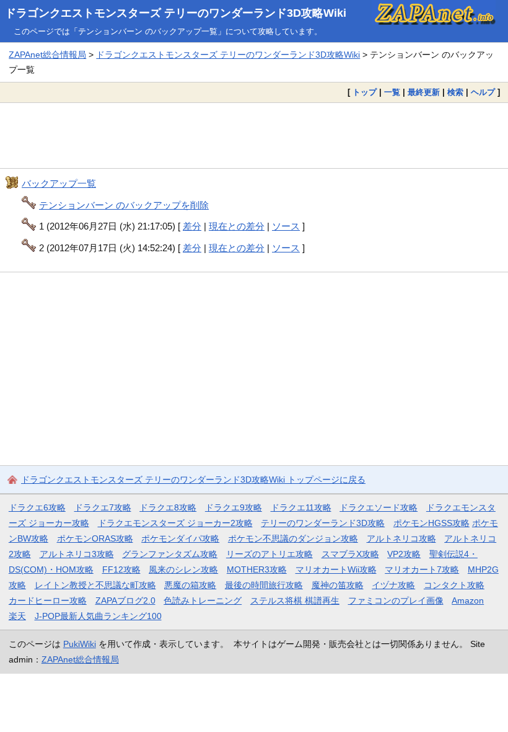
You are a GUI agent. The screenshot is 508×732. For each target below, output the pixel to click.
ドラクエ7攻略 (102, 507)
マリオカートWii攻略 (336, 569)
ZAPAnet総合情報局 (47, 55)
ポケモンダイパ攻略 (180, 538)
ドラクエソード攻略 (378, 507)
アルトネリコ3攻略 (77, 554)
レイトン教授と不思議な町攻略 (95, 585)
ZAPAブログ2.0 (125, 600)
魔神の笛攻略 (338, 585)
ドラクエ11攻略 (301, 507)
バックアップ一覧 (59, 183)
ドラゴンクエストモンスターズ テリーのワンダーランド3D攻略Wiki (175, 13)
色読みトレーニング (203, 600)
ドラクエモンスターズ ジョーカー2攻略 (175, 523)
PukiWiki (79, 644)
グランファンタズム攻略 (169, 554)
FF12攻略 (121, 569)
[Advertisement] (254, 136)
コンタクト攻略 (454, 585)
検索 (455, 92)
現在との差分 (237, 226)
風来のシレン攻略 (183, 569)
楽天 (17, 616)
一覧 (392, 92)
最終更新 (424, 92)
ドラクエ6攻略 (37, 507)
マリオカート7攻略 (422, 569)
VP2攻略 (404, 554)
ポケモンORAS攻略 (95, 538)
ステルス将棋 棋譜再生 (294, 600)
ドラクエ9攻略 (233, 507)
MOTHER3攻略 (257, 569)
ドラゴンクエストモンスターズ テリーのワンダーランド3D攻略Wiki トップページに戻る (193, 479)
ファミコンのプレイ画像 (396, 600)
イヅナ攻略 (393, 585)
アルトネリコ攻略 (401, 538)
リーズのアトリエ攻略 (269, 554)
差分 (192, 226)
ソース (286, 226)
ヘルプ (483, 92)
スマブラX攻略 (350, 554)
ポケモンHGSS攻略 (431, 523)
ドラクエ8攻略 (167, 507)
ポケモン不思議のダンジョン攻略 (293, 538)
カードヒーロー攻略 (48, 600)
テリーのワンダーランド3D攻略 (323, 523)
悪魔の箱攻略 (190, 585)
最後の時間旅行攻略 (264, 585)
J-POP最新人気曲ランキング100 (98, 616)
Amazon (468, 600)
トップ (365, 92)
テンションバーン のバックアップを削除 (124, 205)
